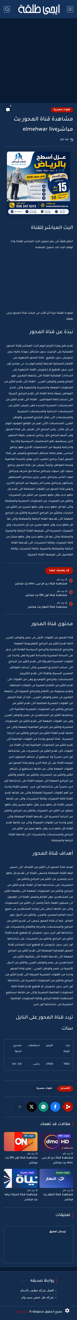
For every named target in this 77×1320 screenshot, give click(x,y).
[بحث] (7, 9)
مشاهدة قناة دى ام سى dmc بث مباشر (41, 584)
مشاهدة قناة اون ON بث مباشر (46, 595)
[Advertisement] (38, 61)
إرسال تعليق (57, 1231)
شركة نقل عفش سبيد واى (37, 1297)
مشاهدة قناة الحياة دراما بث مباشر (21, 1197)
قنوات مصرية (62, 109)
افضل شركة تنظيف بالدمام (37, 1290)
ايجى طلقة (22, 1312)
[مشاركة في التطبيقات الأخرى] (20, 1107)
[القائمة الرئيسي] (70, 9)
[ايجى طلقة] (38, 9)
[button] (55, 1107)
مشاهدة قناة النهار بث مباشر (47, 607)
